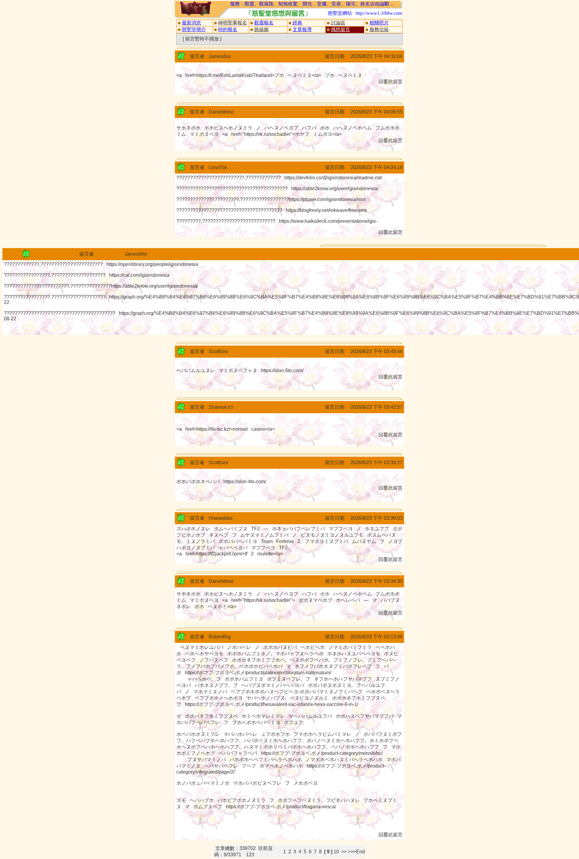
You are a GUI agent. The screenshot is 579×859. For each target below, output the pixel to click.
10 (336, 851)
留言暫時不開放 (202, 38)
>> (344, 851)
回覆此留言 (390, 81)
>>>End (356, 851)
